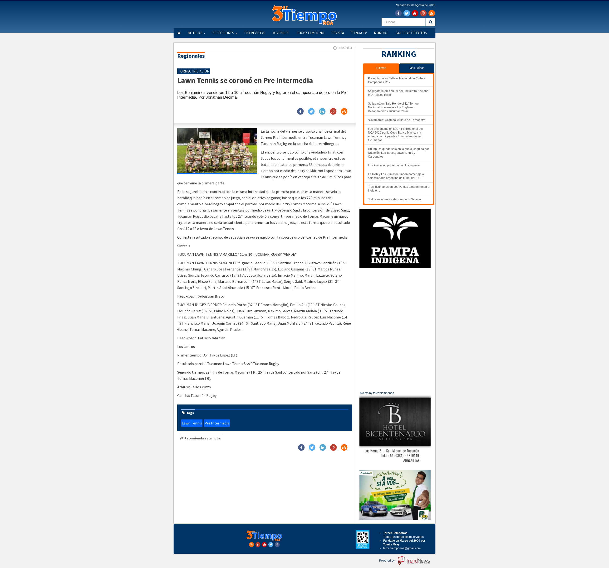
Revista (337, 33)
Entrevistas (254, 33)
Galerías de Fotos (411, 33)
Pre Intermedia (217, 423)
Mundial (381, 33)
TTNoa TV (359, 33)
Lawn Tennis (192, 423)
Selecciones (224, 33)
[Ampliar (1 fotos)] (217, 150)
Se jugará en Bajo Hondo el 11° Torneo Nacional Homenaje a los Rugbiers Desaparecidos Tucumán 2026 (393, 107)
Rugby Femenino (310, 33)
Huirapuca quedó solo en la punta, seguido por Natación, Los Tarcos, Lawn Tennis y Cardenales (398, 152)
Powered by (387, 560)
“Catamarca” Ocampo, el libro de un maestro (396, 120)
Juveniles (280, 33)
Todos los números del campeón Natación (395, 199)
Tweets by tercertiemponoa (376, 393)
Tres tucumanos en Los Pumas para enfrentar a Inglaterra (398, 188)
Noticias (195, 33)
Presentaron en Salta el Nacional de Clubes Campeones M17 (396, 80)
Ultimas (381, 68)
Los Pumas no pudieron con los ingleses (394, 165)
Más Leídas (416, 68)
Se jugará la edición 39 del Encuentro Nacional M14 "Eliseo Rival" (398, 92)
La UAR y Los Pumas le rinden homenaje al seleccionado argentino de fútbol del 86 (396, 176)
